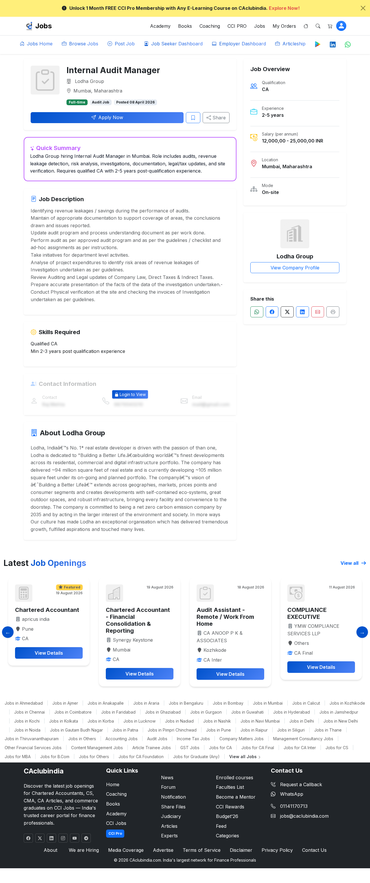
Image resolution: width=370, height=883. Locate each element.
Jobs (43, 26)
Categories (227, 835)
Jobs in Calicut (306, 703)
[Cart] (330, 26)
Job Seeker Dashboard (176, 44)
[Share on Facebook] (272, 311)
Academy (160, 26)
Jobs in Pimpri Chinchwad (172, 729)
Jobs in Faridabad (118, 712)
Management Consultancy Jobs (303, 738)
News (167, 777)
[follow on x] (40, 838)
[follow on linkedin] (51, 838)
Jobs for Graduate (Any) (196, 756)
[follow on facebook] (28, 838)
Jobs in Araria (146, 703)
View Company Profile (295, 268)
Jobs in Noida (27, 729)
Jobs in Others (82, 738)
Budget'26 (227, 816)
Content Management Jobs (97, 747)
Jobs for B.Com (54, 756)
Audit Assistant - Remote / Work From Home (225, 616)
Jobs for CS (336, 747)
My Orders (284, 26)
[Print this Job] (332, 311)
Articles (169, 826)
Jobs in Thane (328, 729)
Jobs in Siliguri (291, 729)
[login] (341, 26)
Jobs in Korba (101, 721)
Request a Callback (301, 784)
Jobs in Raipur (254, 729)
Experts (169, 835)
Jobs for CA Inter (300, 747)
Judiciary (171, 816)
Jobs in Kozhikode (347, 703)
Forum (168, 787)
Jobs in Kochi (27, 721)
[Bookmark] (193, 117)
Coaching (209, 26)
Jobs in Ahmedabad (24, 703)
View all (350, 563)
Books (185, 26)
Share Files (173, 807)
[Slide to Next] (362, 632)
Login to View (133, 394)
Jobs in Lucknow (139, 721)
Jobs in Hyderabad (291, 712)
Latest (44, 563)
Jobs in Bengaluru (186, 703)
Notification (173, 797)
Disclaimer (241, 850)
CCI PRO (237, 26)
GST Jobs (189, 747)
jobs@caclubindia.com (304, 816)
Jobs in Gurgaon (206, 712)
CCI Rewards (230, 807)
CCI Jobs (116, 823)
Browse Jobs (83, 44)
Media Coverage (126, 850)
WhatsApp (291, 794)
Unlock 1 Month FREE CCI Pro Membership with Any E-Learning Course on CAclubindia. (184, 8)
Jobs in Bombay (228, 703)
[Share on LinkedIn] (302, 311)
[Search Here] (318, 26)
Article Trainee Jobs (151, 747)
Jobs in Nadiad (179, 721)
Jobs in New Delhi (340, 721)
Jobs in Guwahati (247, 712)
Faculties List (230, 787)
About (50, 850)
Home (112, 784)
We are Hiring (84, 850)
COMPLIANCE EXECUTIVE (307, 613)
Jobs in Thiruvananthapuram (32, 738)
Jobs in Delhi (301, 721)
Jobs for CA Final (257, 747)
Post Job (124, 44)
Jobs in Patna (125, 729)
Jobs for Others (94, 756)
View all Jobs (243, 756)
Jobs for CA (220, 747)
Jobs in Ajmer (65, 703)
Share (218, 118)
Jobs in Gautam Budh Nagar (76, 729)
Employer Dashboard (242, 44)
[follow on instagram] (63, 838)
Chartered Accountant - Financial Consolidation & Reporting (138, 620)
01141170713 (294, 806)
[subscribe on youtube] (74, 838)
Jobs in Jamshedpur (338, 712)
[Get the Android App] (317, 44)
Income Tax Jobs (193, 738)
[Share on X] (287, 311)
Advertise (163, 850)
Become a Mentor (236, 797)
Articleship (293, 44)
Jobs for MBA (18, 756)
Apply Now (110, 117)
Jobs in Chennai (29, 712)
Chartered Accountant (47, 609)
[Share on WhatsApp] (256, 311)
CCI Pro (115, 833)
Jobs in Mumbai (268, 703)
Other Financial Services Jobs (33, 747)
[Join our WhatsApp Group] (348, 45)
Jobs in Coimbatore (73, 712)
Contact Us (314, 850)
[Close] (363, 8)
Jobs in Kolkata (63, 721)
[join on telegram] (86, 838)
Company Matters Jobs (241, 738)
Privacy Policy (277, 850)
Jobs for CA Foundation (141, 756)
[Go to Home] (306, 26)
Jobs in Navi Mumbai (260, 721)
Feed (221, 826)
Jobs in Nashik (217, 721)
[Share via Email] (317, 311)
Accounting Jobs (122, 738)
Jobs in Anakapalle (106, 703)
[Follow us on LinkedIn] (333, 45)
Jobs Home (39, 44)
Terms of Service (202, 850)
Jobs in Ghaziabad (163, 712)
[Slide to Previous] (8, 632)
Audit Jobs (157, 738)
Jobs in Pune (218, 729)
